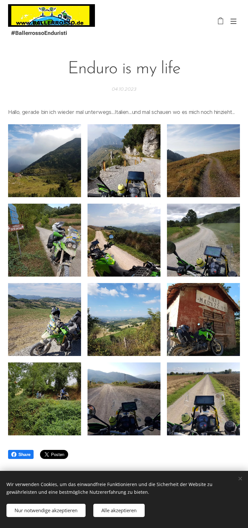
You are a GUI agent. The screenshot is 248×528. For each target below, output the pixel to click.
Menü (233, 21)
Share (24, 454)
